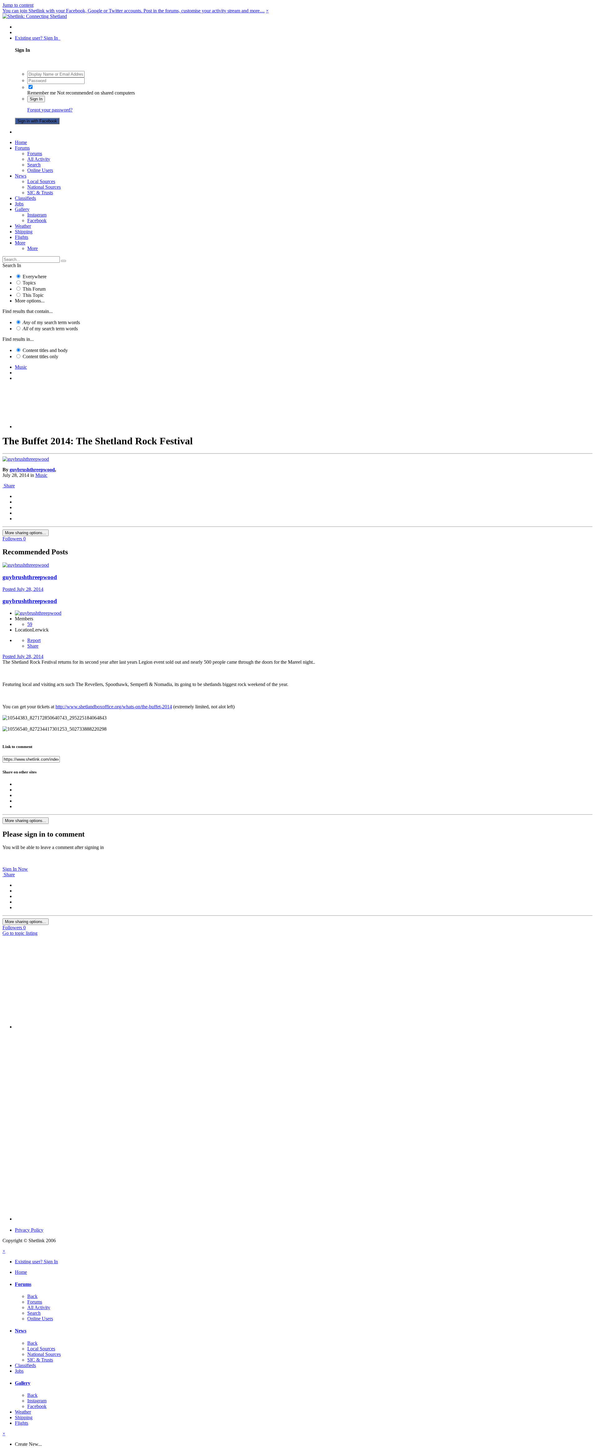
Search (34, 164)
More (20, 242)
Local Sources (41, 181)
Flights (21, 237)
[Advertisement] (304, 412)
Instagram (36, 215)
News (20, 175)
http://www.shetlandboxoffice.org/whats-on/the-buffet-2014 (113, 706)
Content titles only (40, 356)
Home (21, 142)
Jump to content (17, 5)
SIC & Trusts (40, 192)
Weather (23, 226)
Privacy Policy (29, 1230)
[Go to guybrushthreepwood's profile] (25, 459)
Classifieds (25, 198)
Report (34, 640)
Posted (22, 589)
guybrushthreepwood (32, 469)
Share (8, 485)
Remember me (41, 92)
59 (29, 624)
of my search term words (51, 322)
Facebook (36, 220)
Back (32, 1296)
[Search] (63, 261)
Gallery (22, 209)
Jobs (19, 203)
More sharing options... (25, 532)
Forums (22, 148)
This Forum (34, 289)
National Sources (44, 187)
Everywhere (34, 276)
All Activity (38, 159)
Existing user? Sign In (37, 38)
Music (41, 475)
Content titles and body (45, 350)
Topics (29, 282)
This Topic (33, 295)
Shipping (24, 231)
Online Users (40, 170)
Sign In (36, 99)
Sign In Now (15, 869)
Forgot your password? (50, 109)
